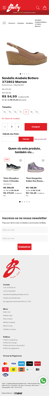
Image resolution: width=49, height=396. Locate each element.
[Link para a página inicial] (4, 23)
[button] (4, 112)
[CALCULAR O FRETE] (26, 139)
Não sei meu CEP (40, 139)
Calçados (20, 23)
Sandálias (29, 23)
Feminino (11, 23)
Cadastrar (24, 246)
